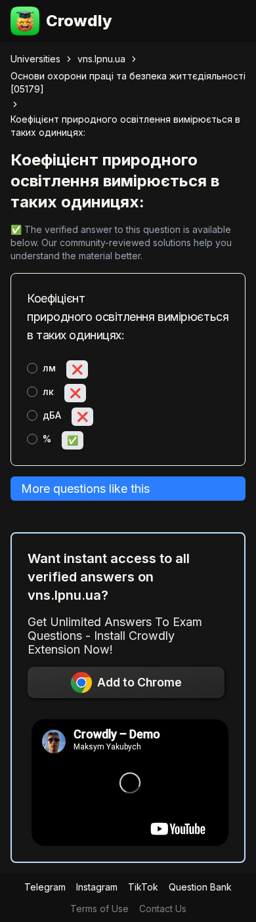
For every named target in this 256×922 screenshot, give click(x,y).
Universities (35, 58)
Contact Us (162, 908)
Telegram (45, 886)
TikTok (143, 886)
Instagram (96, 886)
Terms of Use (99, 908)
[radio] (32, 368)
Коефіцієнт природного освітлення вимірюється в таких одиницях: (125, 126)
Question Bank (200, 886)
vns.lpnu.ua (101, 58)
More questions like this (85, 488)
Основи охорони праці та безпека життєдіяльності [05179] (128, 82)
